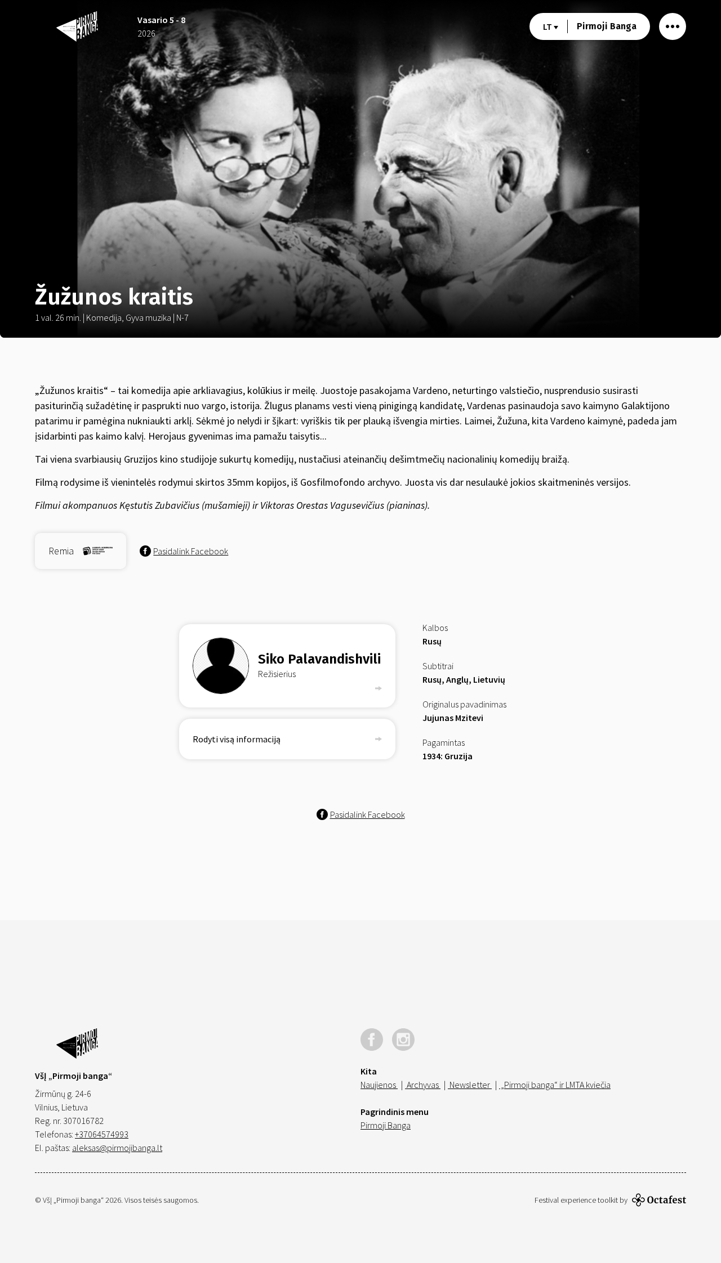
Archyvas (422, 1084)
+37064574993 (101, 1134)
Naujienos (379, 1084)
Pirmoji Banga (607, 26)
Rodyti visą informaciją (237, 739)
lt (548, 26)
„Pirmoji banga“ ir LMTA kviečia (555, 1084)
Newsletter (470, 1084)
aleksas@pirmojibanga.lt (117, 1147)
